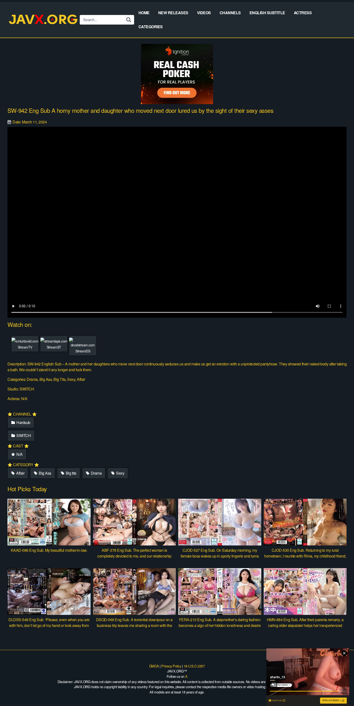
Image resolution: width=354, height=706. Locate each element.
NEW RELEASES (173, 12)
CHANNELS (230, 12)
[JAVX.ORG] (43, 19)
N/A (19, 454)
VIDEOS (204, 12)
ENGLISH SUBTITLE (267, 12)
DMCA (154, 665)
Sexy (120, 473)
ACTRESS (303, 12)
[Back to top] (341, 690)
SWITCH (23, 435)
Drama (96, 473)
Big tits (70, 473)
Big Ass (44, 473)
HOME (144, 12)
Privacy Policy (171, 665)
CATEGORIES (150, 26)
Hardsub (23, 422)
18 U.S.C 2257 (194, 665)
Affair (20, 473)
